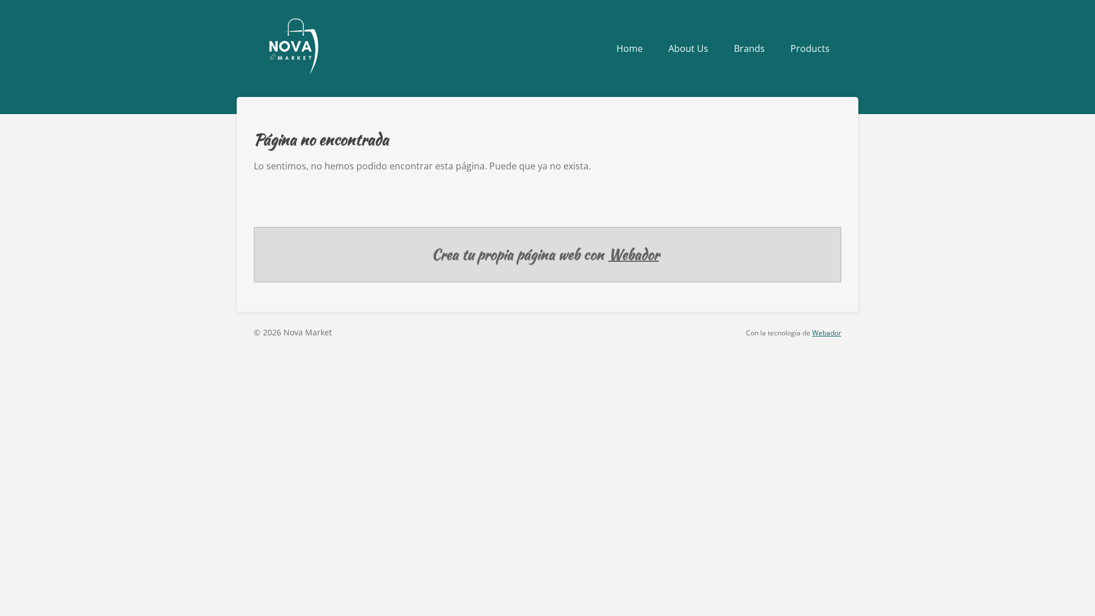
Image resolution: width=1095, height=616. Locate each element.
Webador (634, 254)
